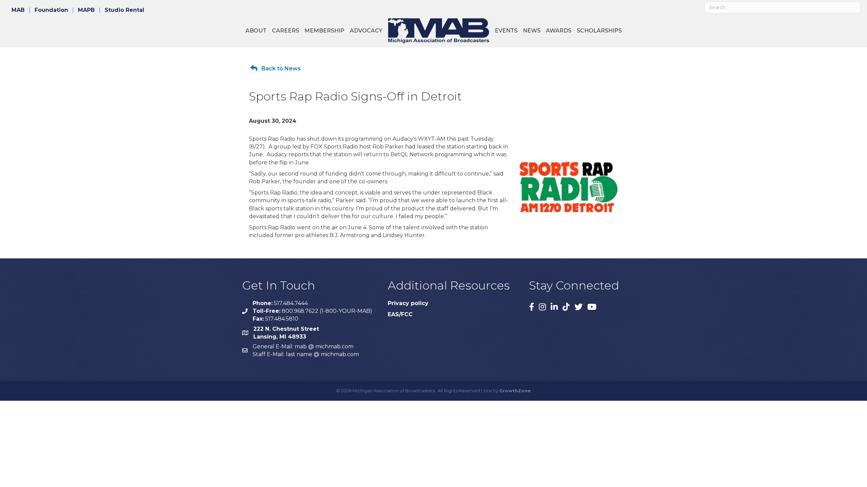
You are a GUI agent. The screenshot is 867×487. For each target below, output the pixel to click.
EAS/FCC (400, 314)
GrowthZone (515, 390)
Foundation (51, 10)
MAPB (86, 10)
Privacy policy (408, 303)
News (532, 30)
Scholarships (599, 30)
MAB (18, 10)
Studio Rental (124, 10)
